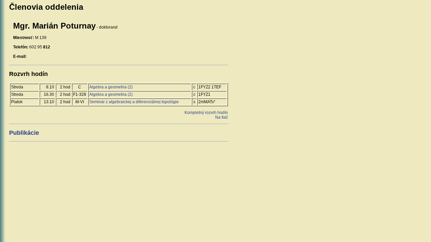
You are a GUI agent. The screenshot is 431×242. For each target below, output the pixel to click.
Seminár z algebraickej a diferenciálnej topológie (134, 101)
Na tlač (221, 117)
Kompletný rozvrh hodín (206, 112)
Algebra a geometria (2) (111, 87)
